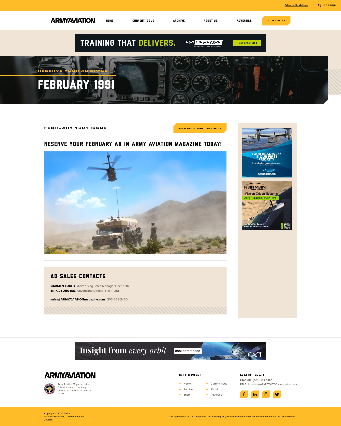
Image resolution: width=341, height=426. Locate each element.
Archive (179, 21)
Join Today (276, 20)
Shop (187, 395)
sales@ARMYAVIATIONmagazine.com (274, 384)
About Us (211, 21)
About (214, 389)
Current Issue (143, 21)
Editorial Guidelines (296, 6)
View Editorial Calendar (200, 128)
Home (109, 21)
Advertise (244, 21)
